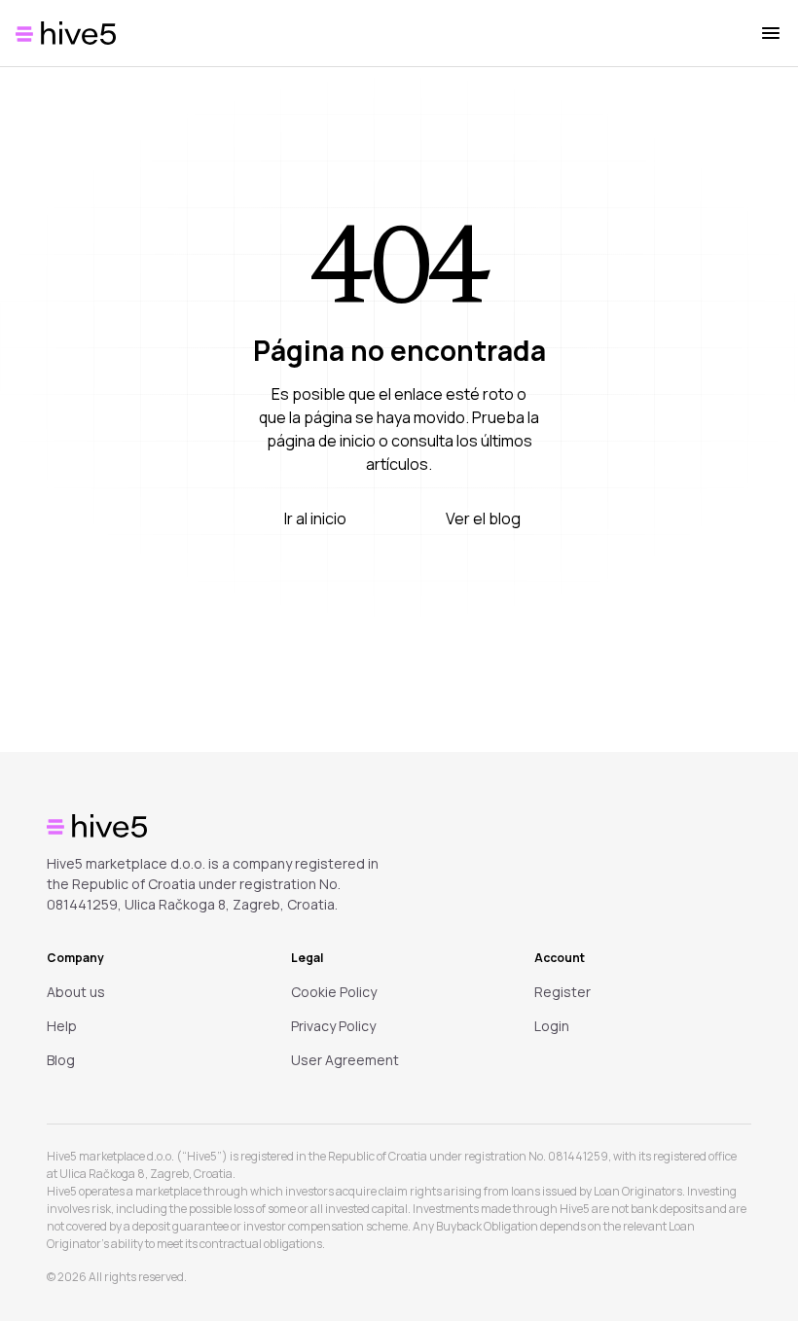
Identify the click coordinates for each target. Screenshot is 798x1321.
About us (76, 991)
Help (62, 1026)
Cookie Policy (334, 991)
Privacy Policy (333, 1026)
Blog (61, 1060)
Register (562, 991)
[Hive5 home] (66, 33)
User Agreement (345, 1060)
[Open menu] (770, 33)
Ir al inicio (315, 518)
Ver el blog (483, 518)
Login (551, 1026)
